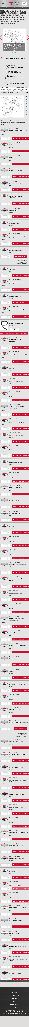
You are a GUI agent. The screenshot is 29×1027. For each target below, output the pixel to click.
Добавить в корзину (20, 256)
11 (26, 116)
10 (26, 114)
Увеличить (14, 52)
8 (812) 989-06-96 (14, 1011)
